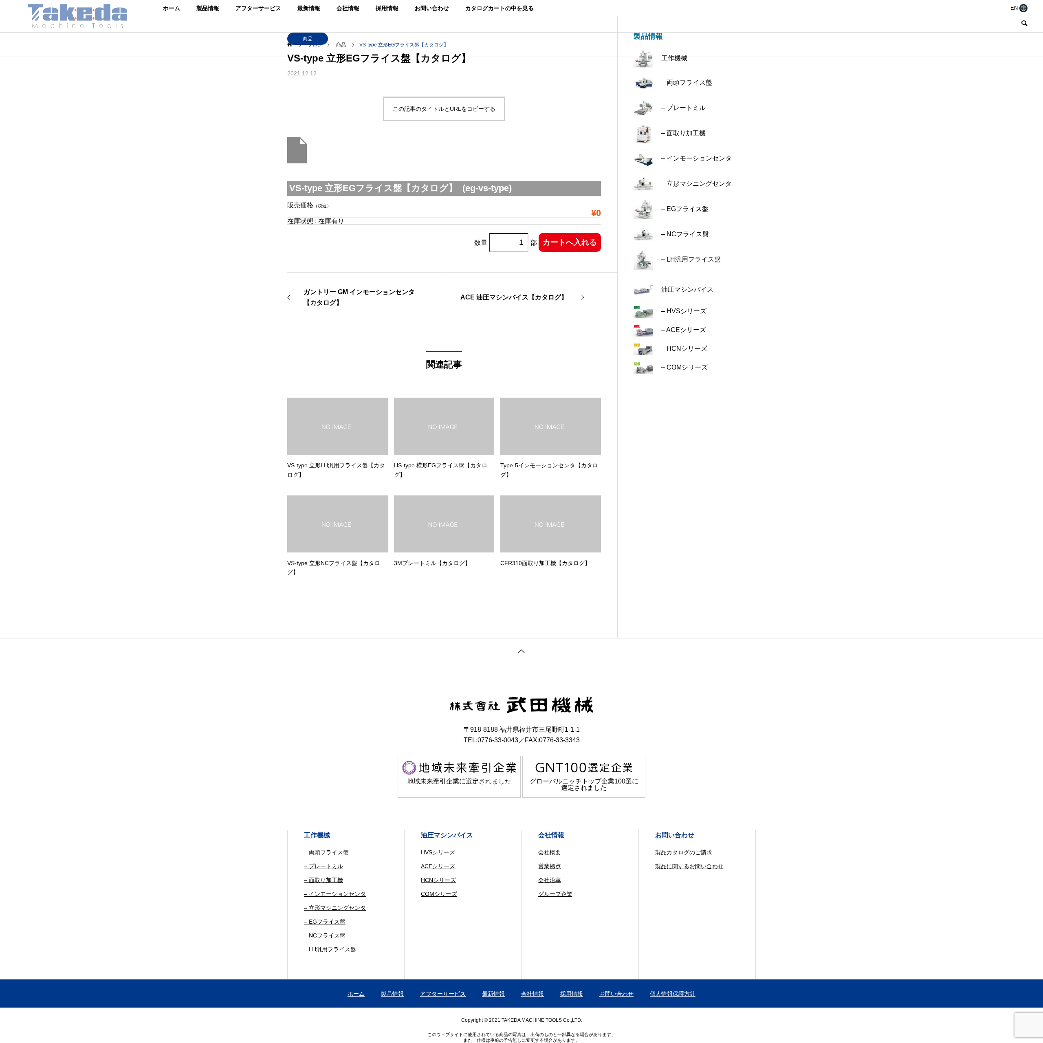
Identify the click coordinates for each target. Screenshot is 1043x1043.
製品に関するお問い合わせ (689, 866)
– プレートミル (323, 866)
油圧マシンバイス (447, 835)
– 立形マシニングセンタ (335, 907)
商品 (307, 39)
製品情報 (207, 8)
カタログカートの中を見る (499, 8)
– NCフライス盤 (324, 935)
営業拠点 (549, 866)
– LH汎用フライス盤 (330, 949)
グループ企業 (555, 894)
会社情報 (348, 8)
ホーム (171, 8)
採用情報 (387, 8)
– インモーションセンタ (335, 894)
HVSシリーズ (438, 852)
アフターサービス (258, 8)
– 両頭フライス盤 (326, 852)
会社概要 (549, 852)
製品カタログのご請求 (683, 852)
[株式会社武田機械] (77, 16)
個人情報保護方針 (672, 993)
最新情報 (308, 8)
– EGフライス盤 (324, 921)
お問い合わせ (432, 8)
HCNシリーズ (438, 880)
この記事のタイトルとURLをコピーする (444, 109)
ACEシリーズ (438, 866)
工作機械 (317, 835)
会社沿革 (549, 880)
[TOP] (521, 650)
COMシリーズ (439, 894)
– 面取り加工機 (323, 880)
